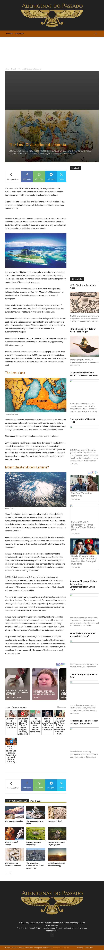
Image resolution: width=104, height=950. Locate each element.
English (13, 69)
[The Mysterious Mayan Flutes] (35, 812)
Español (9, 33)
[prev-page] (6, 873)
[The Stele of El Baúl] (57, 812)
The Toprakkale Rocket (14, 821)
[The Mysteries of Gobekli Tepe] (84, 436)
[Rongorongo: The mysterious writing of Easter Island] (84, 737)
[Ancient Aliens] (52, 15)
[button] (96, 33)
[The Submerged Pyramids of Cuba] (84, 691)
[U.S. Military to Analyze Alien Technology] (57, 854)
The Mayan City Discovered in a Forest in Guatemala (35, 865)
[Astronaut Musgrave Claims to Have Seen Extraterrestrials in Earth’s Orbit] (84, 604)
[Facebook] (52, 935)
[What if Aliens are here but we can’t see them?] (84, 650)
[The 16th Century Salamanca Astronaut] (14, 854)
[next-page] (10, 873)
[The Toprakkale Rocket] (14, 812)
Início (7, 69)
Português (19, 33)
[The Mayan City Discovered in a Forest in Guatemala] (35, 854)
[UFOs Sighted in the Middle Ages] (84, 302)
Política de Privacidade (61, 948)
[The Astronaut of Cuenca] (14, 833)
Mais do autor (35, 801)
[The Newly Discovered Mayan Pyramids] (57, 833)
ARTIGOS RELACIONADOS (17, 801)
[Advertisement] (52, 90)
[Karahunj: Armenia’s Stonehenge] (35, 833)
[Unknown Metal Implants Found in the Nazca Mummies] (84, 389)
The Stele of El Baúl (55, 821)
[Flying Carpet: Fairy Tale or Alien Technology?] (84, 346)
